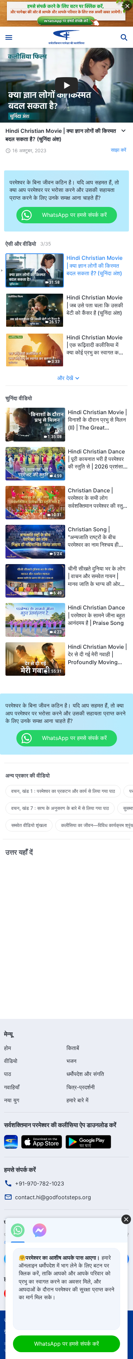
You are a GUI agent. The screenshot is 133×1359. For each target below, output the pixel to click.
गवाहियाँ (11, 1087)
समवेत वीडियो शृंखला (29, 825)
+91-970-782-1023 (39, 1183)
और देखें (65, 378)
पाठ (7, 1073)
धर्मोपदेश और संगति (85, 1073)
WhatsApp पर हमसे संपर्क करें (66, 1343)
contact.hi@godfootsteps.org (53, 1197)
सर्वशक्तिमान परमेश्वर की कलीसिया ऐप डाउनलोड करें (60, 1125)
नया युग (11, 1100)
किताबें (72, 1048)
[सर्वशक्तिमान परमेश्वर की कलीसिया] (67, 37)
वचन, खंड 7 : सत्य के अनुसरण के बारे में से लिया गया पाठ (60, 808)
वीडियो (10, 1060)
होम (7, 1048)
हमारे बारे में (77, 1100)
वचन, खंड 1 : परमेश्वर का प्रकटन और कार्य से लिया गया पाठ (63, 791)
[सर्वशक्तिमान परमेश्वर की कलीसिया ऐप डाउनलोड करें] (11, 1141)
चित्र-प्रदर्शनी (80, 1087)
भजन (71, 1060)
